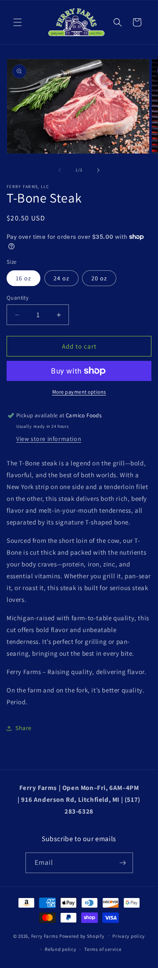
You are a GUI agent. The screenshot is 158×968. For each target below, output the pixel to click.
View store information (48, 439)
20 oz (99, 278)
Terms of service (102, 949)
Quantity (18, 297)
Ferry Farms (44, 936)
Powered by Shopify (81, 936)
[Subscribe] (123, 863)
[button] (17, 22)
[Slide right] (98, 170)
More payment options (79, 391)
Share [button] (23, 728)
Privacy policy (128, 936)
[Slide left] (59, 170)
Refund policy (60, 949)
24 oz (61, 278)
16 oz (23, 278)
